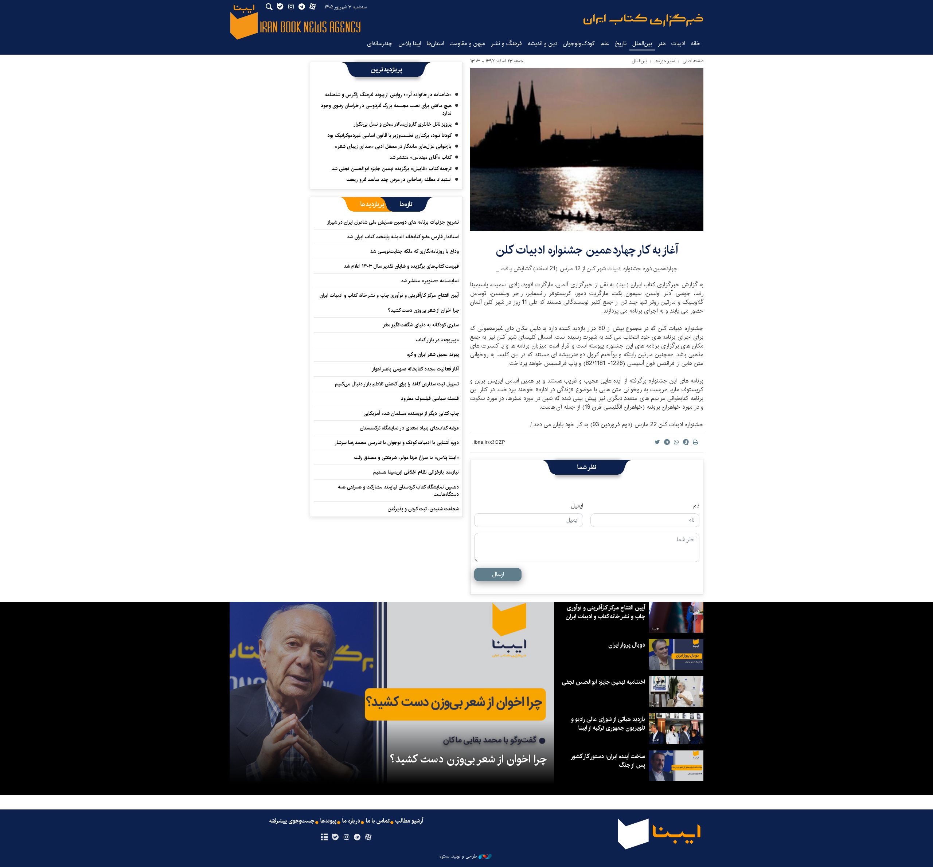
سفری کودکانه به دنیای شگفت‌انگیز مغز (421, 325)
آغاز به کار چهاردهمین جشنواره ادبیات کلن (587, 250)
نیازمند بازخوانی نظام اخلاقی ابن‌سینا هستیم (416, 472)
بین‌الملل (642, 43)
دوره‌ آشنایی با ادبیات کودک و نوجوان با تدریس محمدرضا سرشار (397, 443)
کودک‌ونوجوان (579, 43)
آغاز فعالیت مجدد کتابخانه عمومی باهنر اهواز (415, 369)
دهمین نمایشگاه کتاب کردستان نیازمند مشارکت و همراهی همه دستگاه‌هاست (398, 490)
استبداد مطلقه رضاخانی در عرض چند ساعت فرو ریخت (399, 180)
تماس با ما (378, 821)
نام (696, 506)
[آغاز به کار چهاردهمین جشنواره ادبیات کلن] (586, 149)
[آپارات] (368, 837)
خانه (695, 43)
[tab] (406, 204)
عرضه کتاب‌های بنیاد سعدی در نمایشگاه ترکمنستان (409, 428)
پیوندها (328, 821)
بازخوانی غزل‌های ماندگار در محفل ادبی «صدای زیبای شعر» (393, 146)
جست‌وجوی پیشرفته (292, 821)
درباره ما (351, 821)
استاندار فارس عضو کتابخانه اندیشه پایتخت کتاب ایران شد (403, 237)
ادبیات (678, 43)
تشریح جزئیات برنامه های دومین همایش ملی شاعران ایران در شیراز (393, 222)
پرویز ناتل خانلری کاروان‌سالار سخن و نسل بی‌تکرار (403, 124)
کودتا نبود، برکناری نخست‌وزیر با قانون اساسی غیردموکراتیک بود (389, 136)
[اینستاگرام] (346, 837)
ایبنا (643, 20)
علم (605, 43)
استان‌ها (435, 43)
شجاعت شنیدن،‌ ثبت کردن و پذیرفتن (423, 509)
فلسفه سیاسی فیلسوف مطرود (430, 399)
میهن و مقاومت (467, 43)
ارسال (498, 574)
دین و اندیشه (542, 43)
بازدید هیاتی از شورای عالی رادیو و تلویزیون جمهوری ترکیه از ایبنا (608, 723)
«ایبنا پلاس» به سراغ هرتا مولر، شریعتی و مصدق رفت (406, 458)
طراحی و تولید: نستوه (458, 856)
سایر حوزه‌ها (665, 61)
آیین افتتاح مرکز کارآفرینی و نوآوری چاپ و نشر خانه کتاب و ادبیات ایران (389, 295)
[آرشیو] (324, 837)
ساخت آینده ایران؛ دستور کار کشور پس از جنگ (608, 761)
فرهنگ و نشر (506, 43)
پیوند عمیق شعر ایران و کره (433, 354)
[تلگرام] (357, 837)
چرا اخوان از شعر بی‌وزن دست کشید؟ (423, 310)
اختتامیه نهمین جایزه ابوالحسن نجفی (603, 682)
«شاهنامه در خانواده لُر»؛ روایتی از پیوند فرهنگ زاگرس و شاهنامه (388, 95)
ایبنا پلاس (409, 43)
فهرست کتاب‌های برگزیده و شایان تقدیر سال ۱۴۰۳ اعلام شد (401, 266)
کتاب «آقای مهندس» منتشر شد (420, 157)
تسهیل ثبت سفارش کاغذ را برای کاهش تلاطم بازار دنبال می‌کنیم (397, 384)
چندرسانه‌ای (380, 43)
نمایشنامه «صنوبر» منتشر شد (430, 281)
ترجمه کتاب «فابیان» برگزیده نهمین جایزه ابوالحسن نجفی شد (391, 169)
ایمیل (577, 506)
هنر (661, 43)
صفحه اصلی (693, 61)
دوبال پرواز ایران (626, 645)
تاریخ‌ (620, 43)
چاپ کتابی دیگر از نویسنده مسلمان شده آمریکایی (411, 413)
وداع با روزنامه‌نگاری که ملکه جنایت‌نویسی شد (414, 251)
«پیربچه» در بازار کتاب (437, 340)
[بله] (335, 837)
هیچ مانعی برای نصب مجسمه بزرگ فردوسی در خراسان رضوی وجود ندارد (386, 109)
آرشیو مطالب (409, 821)
